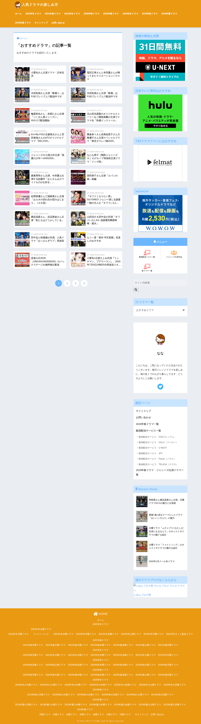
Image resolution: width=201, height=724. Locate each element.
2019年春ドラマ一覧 (147, 424)
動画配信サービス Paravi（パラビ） (157, 458)
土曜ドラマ (111, 714)
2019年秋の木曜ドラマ (113, 694)
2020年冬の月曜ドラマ (26, 685)
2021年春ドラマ (53, 13)
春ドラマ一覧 (147, 271)
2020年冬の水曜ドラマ (76, 685)
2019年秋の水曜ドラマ (88, 694)
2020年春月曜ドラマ (33, 675)
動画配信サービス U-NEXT (153, 447)
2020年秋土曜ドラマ (55, 665)
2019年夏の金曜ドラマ (125, 704)
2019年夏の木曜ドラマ (100, 704)
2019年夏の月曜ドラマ (26, 704)
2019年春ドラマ (23, 22)
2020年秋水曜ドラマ (123, 665)
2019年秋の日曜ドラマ (162, 694)
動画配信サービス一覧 (148, 430)
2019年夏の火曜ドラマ (51, 704)
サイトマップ (41, 22)
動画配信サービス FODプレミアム (156, 437)
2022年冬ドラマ (33, 13)
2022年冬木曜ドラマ (86, 634)
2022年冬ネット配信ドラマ (179, 634)
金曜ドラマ (98, 714)
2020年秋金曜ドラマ (78, 665)
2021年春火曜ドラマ (55, 645)
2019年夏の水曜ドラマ (76, 704)
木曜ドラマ (84, 714)
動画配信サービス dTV (151, 453)
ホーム (18, 13)
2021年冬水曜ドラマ (78, 655)
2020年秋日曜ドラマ (33, 665)
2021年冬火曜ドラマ (55, 655)
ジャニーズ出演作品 (174, 257)
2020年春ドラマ (111, 13)
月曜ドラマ (44, 714)
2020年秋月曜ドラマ (168, 665)
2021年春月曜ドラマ (33, 645)
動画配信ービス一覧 (147, 257)
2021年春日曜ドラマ (168, 645)
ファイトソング (41, 634)
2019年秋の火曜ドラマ (63, 694)
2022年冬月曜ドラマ (18, 634)
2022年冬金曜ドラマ (108, 634)
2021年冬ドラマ (72, 13)
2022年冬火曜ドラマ (41, 629)
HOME (103, 614)
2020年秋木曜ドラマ (100, 665)
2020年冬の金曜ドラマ (125, 685)
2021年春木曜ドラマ (100, 645)
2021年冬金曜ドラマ (123, 655)
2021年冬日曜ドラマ (168, 655)
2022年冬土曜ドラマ (131, 634)
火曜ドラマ (58, 714)
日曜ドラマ (125, 714)
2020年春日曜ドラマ (168, 675)
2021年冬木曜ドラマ (100, 655)
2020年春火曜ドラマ (55, 675)
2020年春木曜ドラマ (100, 675)
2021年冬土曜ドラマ (146, 655)
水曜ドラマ (71, 714)
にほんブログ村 (142, 595)
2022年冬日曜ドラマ (153, 634)
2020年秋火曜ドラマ (146, 665)
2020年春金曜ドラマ (123, 675)
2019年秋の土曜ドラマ (137, 694)
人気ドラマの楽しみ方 (40, 4)
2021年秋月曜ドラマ (33, 655)
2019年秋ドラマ (150, 13)
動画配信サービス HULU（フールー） (158, 442)
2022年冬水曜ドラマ (63, 634)
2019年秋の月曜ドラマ (39, 694)
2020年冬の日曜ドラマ (174, 685)
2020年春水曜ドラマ (78, 675)
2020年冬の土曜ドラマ (150, 685)
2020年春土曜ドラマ (146, 675)
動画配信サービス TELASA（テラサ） (158, 464)
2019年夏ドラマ (169, 13)
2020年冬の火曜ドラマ (51, 685)
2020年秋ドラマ (91, 13)
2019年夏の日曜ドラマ (174, 704)
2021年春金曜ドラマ (123, 645)
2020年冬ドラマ (130, 13)
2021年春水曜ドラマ (78, 645)
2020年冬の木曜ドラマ (100, 685)
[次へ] (84, 283)
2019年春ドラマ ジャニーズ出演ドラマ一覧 (160, 472)
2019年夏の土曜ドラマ (150, 704)
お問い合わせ (58, 22)
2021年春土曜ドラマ (146, 645)
